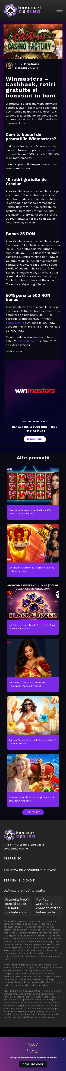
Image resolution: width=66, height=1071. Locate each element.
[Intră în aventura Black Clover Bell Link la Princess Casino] (33, 608)
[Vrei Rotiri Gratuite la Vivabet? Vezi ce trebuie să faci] (33, 551)
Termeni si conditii (20, 880)
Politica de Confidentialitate (30, 870)
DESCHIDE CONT (33, 1064)
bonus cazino (15, 322)
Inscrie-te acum (28, 341)
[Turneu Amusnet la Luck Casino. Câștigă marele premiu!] (33, 723)
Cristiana (31, 64)
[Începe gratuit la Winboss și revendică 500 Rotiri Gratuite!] (33, 780)
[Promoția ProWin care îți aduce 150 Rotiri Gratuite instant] (33, 493)
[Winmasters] (35, 390)
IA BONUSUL (34, 439)
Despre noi (13, 858)
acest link (44, 150)
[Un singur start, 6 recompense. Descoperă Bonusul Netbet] (33, 666)
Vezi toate (33, 812)
